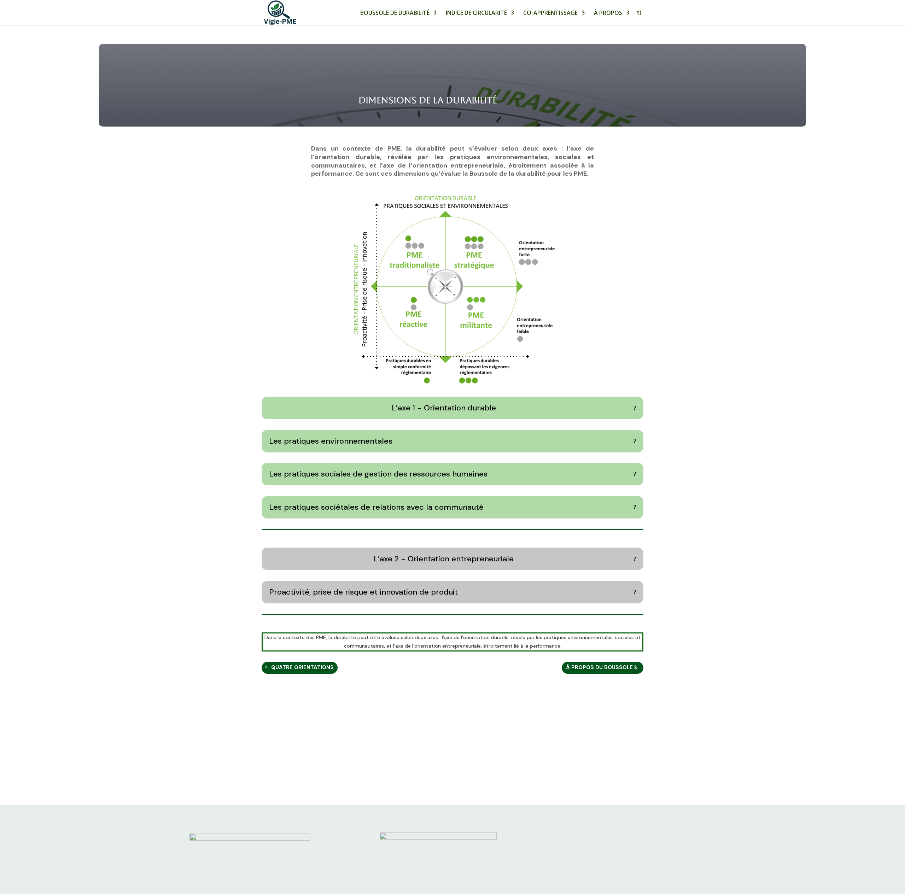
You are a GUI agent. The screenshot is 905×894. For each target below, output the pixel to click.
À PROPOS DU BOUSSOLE (599, 667)
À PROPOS (608, 13)
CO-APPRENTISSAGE (550, 13)
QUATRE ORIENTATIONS (302, 667)
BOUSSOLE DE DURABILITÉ (395, 13)
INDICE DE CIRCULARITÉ (476, 13)
